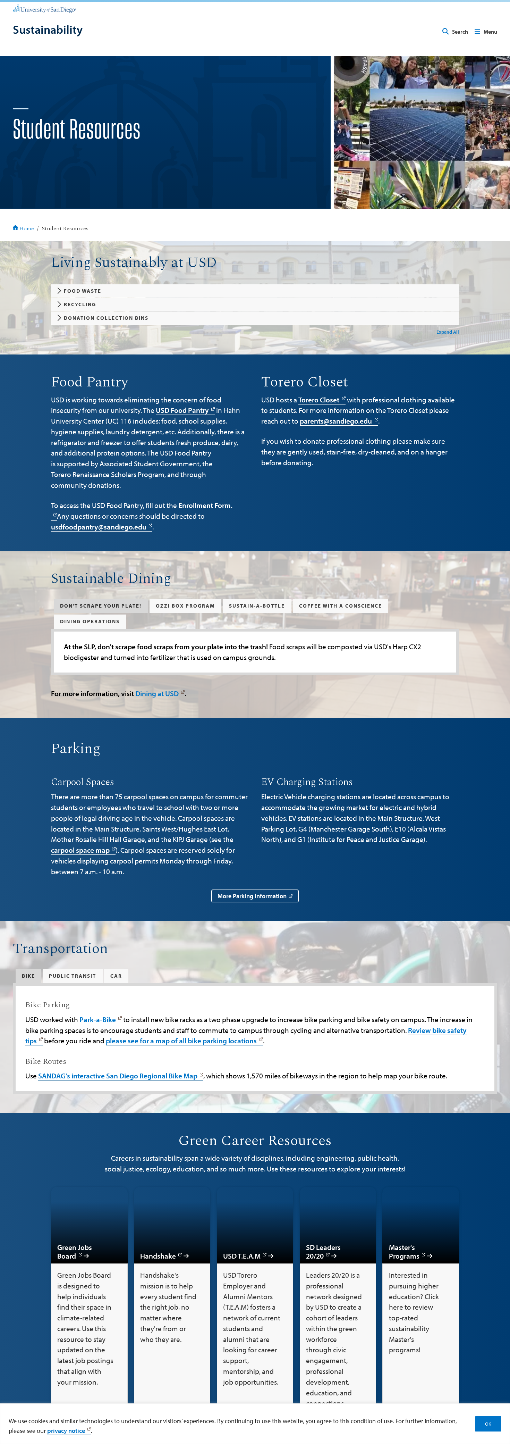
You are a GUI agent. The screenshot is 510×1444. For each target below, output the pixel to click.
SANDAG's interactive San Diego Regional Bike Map (117, 1075)
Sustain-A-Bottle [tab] (257, 605)
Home (26, 228)
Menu (490, 31)
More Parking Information (252, 896)
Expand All (447, 332)
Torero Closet (318, 399)
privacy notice (66, 1430)
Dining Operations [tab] (90, 621)
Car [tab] (116, 976)
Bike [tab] (28, 976)
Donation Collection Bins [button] (106, 318)
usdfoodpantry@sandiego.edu (98, 526)
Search (460, 31)
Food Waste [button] (82, 290)
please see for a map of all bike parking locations (181, 1040)
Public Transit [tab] (72, 976)
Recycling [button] (80, 304)
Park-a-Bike (97, 1019)
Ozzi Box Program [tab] (185, 605)
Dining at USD (157, 693)
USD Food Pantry (182, 410)
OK (488, 1424)
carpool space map (80, 849)
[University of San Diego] (44, 8)
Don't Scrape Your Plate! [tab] (101, 605)
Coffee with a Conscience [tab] (340, 605)
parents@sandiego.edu (336, 420)
